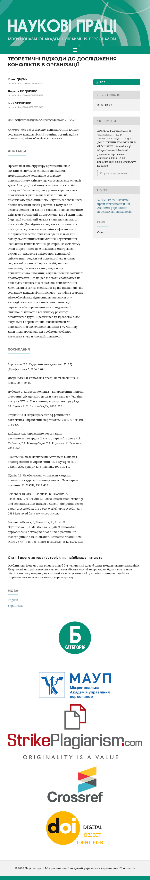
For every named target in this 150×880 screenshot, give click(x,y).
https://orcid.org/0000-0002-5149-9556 (25, 83)
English (13, 600)
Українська (15, 605)
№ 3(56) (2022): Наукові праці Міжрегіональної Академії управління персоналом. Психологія (114, 205)
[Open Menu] (75, 50)
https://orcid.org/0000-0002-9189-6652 (26, 107)
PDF (102, 82)
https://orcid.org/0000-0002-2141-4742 (25, 95)
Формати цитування (113, 173)
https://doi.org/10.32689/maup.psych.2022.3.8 (45, 120)
